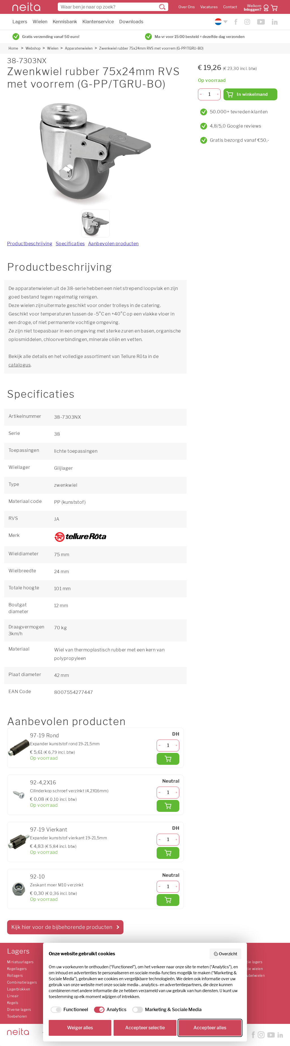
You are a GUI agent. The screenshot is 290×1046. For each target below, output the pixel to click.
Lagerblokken (18, 989)
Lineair (13, 996)
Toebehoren (17, 1016)
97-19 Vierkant (48, 830)
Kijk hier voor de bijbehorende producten (61, 927)
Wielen (40, 21)
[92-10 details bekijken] (18, 889)
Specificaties (70, 243)
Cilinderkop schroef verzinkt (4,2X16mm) (69, 790)
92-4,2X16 (43, 782)
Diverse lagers (19, 1009)
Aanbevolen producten (113, 243)
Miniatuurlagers (20, 962)
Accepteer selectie (145, 1027)
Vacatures (209, 7)
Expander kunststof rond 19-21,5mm (65, 743)
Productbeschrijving (29, 243)
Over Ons (186, 7)
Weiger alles (80, 1027)
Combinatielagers (22, 982)
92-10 (37, 877)
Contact (230, 7)
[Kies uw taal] (220, 21)
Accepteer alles (209, 1027)
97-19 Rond (44, 735)
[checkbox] (68, 1009)
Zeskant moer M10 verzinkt (56, 884)
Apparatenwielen (79, 48)
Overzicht (228, 953)
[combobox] (113, 7)
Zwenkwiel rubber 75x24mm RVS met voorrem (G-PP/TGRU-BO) (151, 48)
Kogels (12, 1003)
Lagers (19, 21)
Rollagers (15, 975)
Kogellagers (17, 969)
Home (13, 48)
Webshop (32, 48)
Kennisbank (65, 21)
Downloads (131, 21)
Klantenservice (98, 21)
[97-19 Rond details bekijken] (18, 748)
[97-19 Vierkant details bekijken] (18, 842)
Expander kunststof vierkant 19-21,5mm (68, 837)
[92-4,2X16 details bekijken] (18, 795)
